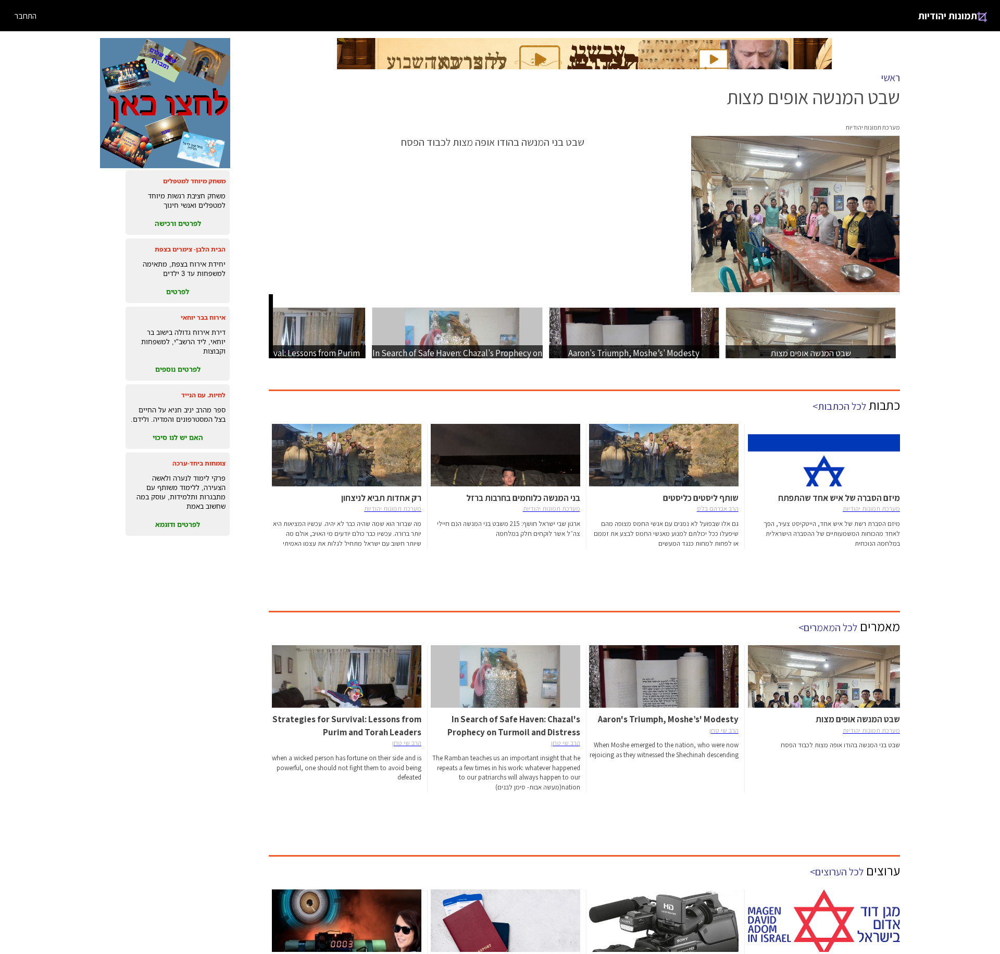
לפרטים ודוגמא (177, 524)
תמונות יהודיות (947, 15)
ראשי (890, 77)
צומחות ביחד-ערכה (199, 463)
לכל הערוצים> (837, 871)
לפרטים (177, 291)
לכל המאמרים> (827, 627)
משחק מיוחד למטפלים (194, 181)
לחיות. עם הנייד (203, 395)
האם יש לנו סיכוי (178, 437)
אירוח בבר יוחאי (203, 317)
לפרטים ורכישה (178, 223)
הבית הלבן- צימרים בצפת (190, 249)
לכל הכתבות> (839, 406)
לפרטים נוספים (178, 369)
